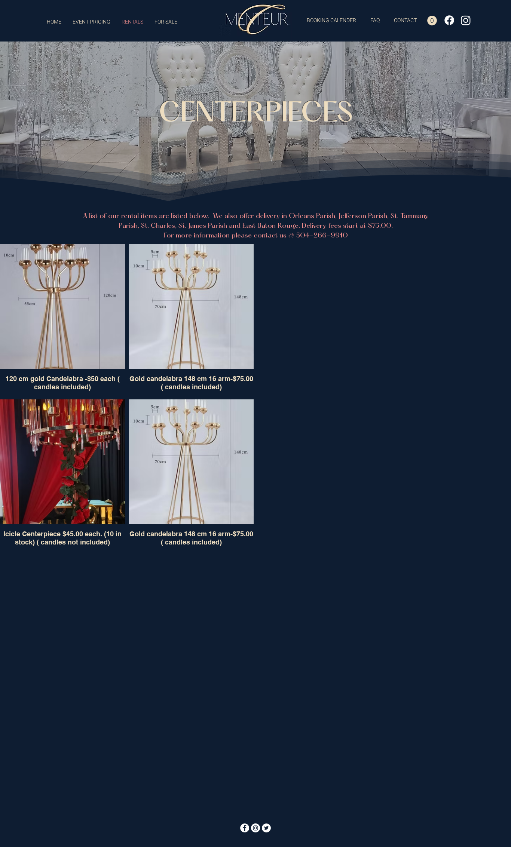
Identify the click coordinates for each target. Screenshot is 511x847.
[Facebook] (449, 20)
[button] (432, 20)
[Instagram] (465, 20)
